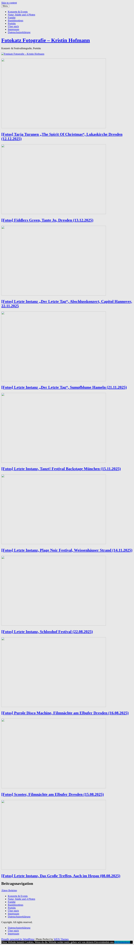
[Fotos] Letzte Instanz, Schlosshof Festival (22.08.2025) (47, 632)
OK (116, 942)
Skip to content (9, 2)
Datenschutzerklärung (19, 32)
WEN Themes (61, 939)
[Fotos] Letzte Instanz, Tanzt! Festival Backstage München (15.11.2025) (61, 469)
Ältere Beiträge (9, 890)
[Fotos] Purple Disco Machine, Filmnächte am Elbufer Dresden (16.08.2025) (65, 713)
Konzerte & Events (18, 11)
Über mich (13, 26)
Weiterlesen (124, 942)
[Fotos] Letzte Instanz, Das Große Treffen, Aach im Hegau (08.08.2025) (60, 876)
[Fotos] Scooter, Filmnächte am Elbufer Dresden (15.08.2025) (52, 794)
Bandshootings (15, 20)
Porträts (12, 23)
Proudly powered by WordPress (17, 939)
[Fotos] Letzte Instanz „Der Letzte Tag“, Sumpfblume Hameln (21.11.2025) (64, 387)
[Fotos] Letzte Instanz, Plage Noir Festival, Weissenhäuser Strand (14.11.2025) (66, 550)
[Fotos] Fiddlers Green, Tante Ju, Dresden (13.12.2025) (47, 220)
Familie (12, 17)
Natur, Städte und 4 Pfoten (21, 14)
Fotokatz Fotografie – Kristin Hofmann (45, 40)
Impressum (13, 29)
